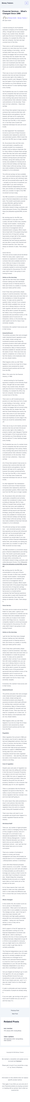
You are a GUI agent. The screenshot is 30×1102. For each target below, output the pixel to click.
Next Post (15, 1013)
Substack (19, 1061)
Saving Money (17, 1030)
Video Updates (9, 1036)
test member (8, 1028)
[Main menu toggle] (26, 3)
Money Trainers (7, 3)
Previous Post (15, 1010)
